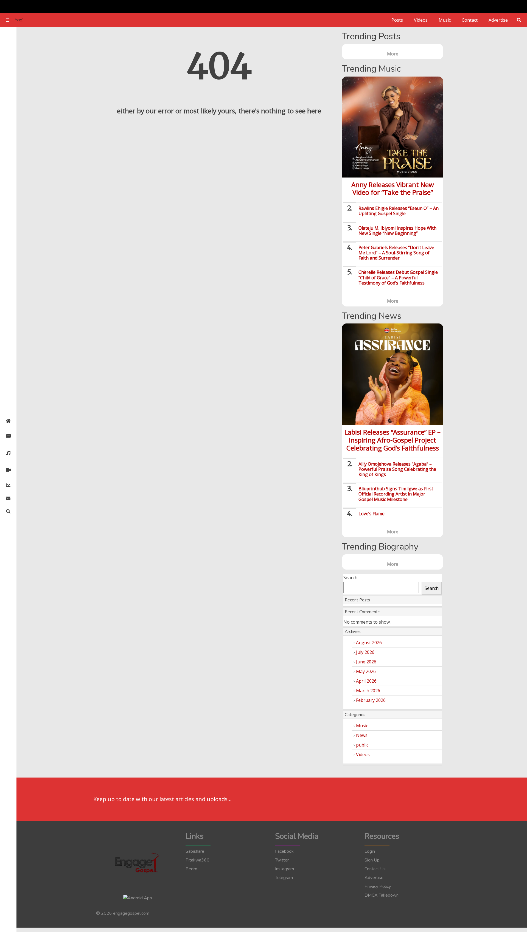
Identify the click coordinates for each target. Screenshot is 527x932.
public (362, 745)
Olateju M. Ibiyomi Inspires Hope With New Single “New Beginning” (397, 230)
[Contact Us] (8, 498)
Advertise (498, 20)
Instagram (284, 869)
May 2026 (366, 671)
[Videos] (8, 469)
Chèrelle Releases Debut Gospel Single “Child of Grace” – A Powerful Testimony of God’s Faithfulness (398, 277)
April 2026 (366, 681)
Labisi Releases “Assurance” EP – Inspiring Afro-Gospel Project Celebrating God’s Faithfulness (392, 439)
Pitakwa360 (197, 860)
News (362, 735)
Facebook (284, 851)
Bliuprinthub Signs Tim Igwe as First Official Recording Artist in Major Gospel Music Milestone (395, 494)
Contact (470, 20)
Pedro (191, 869)
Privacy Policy (378, 886)
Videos (421, 20)
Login (370, 851)
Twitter (282, 860)
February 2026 (371, 700)
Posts (397, 20)
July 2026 (365, 652)
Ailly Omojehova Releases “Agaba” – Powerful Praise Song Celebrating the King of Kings (397, 469)
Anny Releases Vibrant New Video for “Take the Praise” (392, 188)
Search (350, 578)
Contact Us (375, 869)
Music (445, 20)
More (392, 54)
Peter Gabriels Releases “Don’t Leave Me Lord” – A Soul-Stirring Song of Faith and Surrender (396, 252)
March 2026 (368, 691)
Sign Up (372, 860)
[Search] (8, 511)
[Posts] (8, 435)
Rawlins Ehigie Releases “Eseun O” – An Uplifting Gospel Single (398, 210)
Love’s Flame (371, 514)
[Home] (8, 420)
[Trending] (8, 485)
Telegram (284, 878)
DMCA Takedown (382, 895)
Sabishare (195, 851)
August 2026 (369, 643)
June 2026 (366, 662)
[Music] (8, 452)
